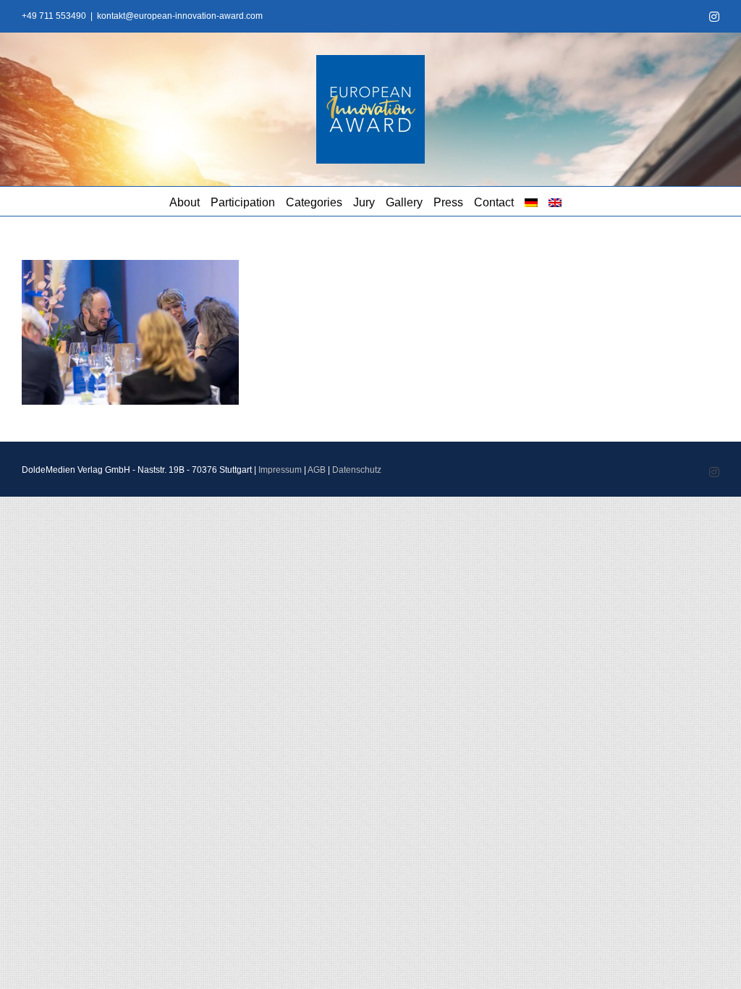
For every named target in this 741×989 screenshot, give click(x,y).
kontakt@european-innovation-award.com (180, 16)
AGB (317, 470)
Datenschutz (356, 470)
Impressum (280, 470)
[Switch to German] (531, 201)
